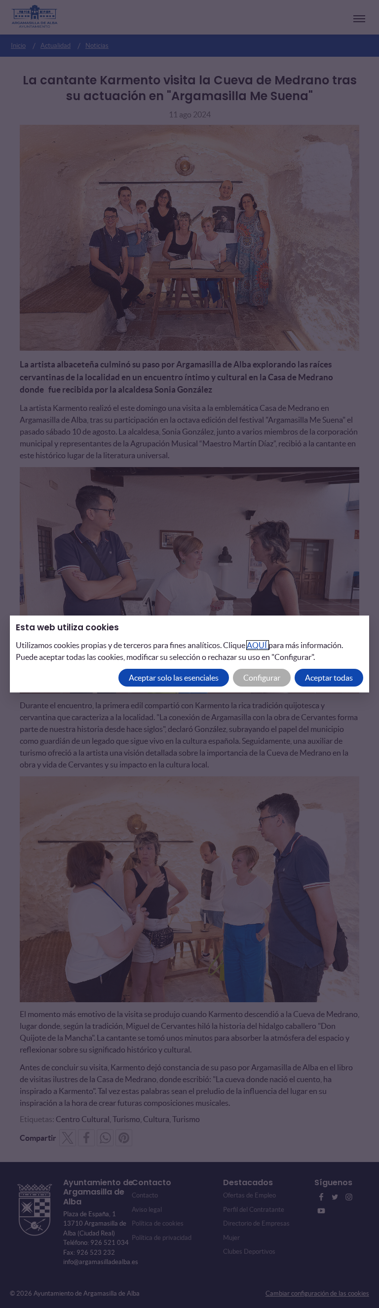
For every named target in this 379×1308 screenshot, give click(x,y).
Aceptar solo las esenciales (174, 677)
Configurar (261, 677)
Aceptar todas (329, 677)
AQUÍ (257, 645)
